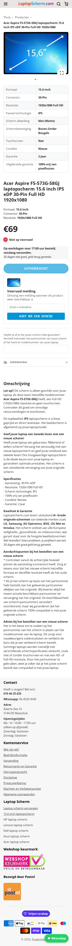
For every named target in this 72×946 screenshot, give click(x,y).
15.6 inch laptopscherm (18, 814)
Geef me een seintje (36, 316)
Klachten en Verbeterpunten (22, 789)
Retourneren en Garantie (20, 766)
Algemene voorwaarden (19, 794)
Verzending (11, 761)
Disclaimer (10, 777)
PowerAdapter (41, 939)
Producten (22, 17)
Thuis (7, 17)
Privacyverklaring (14, 783)
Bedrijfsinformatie (15, 755)
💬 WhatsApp (56, 938)
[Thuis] (36, 4)
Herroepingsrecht (15, 772)
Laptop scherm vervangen (20, 808)
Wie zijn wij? (11, 749)
